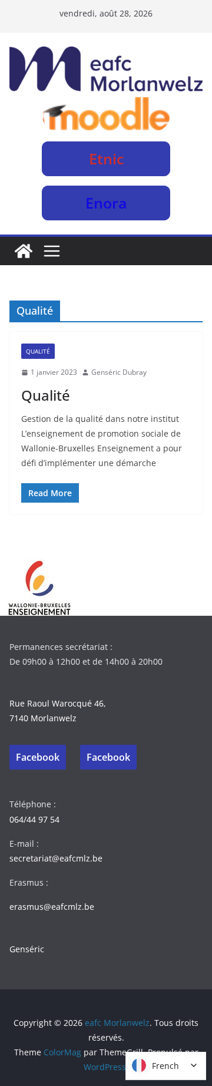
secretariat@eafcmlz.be (55, 858)
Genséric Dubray (119, 372)
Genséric (26, 949)
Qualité (38, 351)
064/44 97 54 (34, 819)
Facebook (37, 757)
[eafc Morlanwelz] (23, 251)
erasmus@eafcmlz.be (51, 906)
